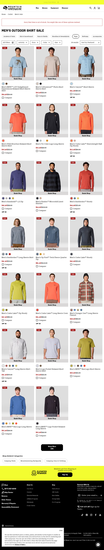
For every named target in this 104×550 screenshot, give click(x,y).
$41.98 (4, 261)
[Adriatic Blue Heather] (74, 198)
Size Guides (55, 495)
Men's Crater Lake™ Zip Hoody (14, 313)
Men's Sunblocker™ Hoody (81, 202)
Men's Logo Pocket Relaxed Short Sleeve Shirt (50, 370)
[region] (33, 537)
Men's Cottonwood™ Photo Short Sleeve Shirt (49, 88)
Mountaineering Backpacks (31, 461)
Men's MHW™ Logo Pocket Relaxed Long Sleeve (50, 428)
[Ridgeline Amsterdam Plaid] (86, 289)
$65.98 (38, 263)
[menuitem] (37, 8)
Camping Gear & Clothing (56, 461)
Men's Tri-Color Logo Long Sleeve (50, 144)
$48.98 (72, 319)
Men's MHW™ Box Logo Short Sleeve (85, 369)
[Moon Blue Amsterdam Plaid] (74, 310)
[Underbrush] (47, 140)
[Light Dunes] (18, 345)
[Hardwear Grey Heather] (52, 345)
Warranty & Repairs (9, 503)
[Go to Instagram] (91, 516)
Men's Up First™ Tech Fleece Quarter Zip (51, 258)
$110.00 (44, 263)
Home (4, 14)
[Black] (40, 83)
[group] (65, 470)
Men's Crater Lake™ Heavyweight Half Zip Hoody (86, 145)
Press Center (31, 505)
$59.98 (38, 207)
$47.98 (4, 317)
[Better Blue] (18, 403)
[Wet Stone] (40, 140)
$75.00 (78, 205)
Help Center (8, 492)
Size (56, 42)
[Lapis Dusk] (18, 178)
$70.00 (9, 261)
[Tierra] (6, 83)
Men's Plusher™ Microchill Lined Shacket (49, 202)
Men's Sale (19, 14)
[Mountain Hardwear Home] (12, 8)
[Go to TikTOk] (82, 516)
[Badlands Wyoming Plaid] (40, 198)
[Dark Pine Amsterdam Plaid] (78, 310)
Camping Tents (10, 461)
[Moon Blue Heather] (52, 234)
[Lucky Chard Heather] (78, 198)
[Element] (18, 63)
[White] (43, 140)
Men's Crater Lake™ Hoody (81, 257)
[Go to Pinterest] (86, 516)
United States (9, 526)
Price (34, 42)
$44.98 (72, 205)
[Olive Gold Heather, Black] (40, 254)
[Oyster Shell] (52, 63)
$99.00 (9, 205)
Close (61, 530)
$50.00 (9, 94)
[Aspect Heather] (86, 178)
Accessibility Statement (10, 507)
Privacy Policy (86, 501)
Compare (8, 98)
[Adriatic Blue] (81, 365)
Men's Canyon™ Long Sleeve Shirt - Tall (16, 370)
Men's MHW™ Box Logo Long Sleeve (17, 427)
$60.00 (78, 91)
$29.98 (4, 94)
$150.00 (44, 207)
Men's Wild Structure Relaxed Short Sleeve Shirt (16, 145)
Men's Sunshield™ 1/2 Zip (12, 202)
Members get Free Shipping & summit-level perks (65, 470)
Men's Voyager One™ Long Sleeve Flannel (84, 314)
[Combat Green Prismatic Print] (6, 310)
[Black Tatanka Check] (52, 178)
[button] (90, 42)
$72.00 (78, 261)
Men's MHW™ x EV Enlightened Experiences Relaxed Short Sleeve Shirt (16, 89)
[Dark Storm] (86, 234)
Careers (29, 492)
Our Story (30, 488)
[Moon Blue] (9, 198)
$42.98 (72, 261)
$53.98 (72, 150)
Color (45, 42)
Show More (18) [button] (52, 447)
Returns (4, 496)
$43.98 (4, 205)
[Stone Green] (9, 365)
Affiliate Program (32, 499)
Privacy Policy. (20, 544)
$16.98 (38, 93)
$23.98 (38, 148)
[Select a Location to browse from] (3, 526)
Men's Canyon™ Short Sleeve (82, 87)
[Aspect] (18, 120)
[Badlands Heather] (43, 254)
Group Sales (56, 499)
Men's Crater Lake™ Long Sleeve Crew (52, 313)
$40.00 (43, 148)
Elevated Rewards (32, 495)
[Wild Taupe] (74, 140)
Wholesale (30, 502)
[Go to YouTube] (100, 516)
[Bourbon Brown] (6, 365)
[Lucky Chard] (18, 289)
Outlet (10, 14)
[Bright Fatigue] (13, 198)
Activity (21, 42)
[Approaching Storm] (6, 198)
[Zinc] (13, 365)
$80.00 (9, 317)
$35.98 (72, 91)
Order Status (6, 500)
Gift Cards (55, 492)
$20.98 (72, 373)
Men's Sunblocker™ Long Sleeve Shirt (17, 257)
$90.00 (78, 150)
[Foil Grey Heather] (18, 234)
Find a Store (56, 488)
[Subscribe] (101, 495)
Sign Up (65, 475)
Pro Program (56, 502)
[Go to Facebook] (95, 516)
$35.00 (43, 93)
